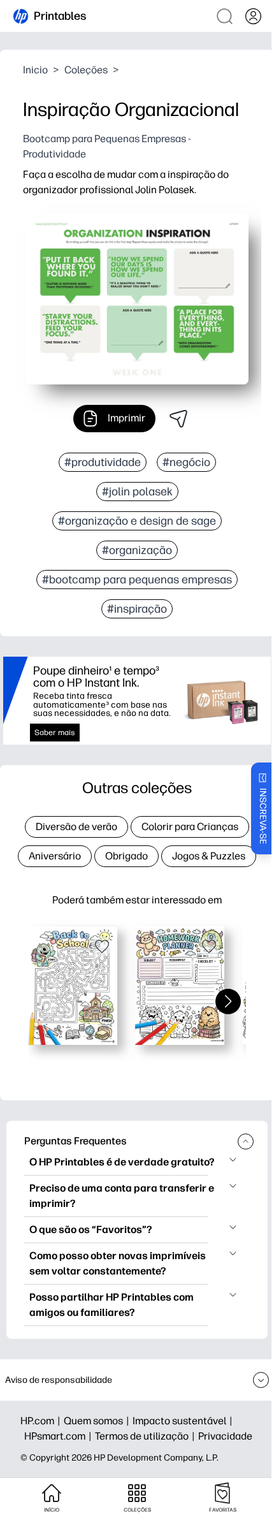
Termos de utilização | (146, 1436)
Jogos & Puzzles (208, 856)
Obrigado (126, 856)
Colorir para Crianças (189, 827)
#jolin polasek (137, 492)
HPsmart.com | (59, 1436)
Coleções (86, 70)
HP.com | (42, 1421)
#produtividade (102, 462)
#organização (137, 550)
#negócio (186, 462)
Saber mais (54, 732)
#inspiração (137, 609)
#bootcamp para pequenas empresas (137, 580)
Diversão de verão (76, 827)
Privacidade (225, 1436)
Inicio (35, 70)
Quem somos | (98, 1421)
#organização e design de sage (137, 521)
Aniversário (55, 856)
